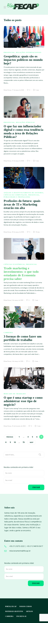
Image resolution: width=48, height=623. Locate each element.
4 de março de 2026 (17, 361)
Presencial (9, 52)
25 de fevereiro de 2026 (19, 426)
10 (15, 442)
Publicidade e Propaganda (17, 197)
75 (24, 442)
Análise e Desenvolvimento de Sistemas (23, 192)
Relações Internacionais (28, 52)
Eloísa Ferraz (7, 90)
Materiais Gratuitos (14, 611)
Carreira (8, 332)
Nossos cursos (25, 606)
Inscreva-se (21, 616)
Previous (9, 437)
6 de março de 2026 (17, 300)
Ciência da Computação (15, 195)
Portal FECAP (10, 606)
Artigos (29, 611)
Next (31, 442)
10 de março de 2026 (18, 232)
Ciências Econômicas (14, 264)
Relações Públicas (25, 122)
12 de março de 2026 (18, 161)
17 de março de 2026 (18, 90)
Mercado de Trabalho (15, 393)
